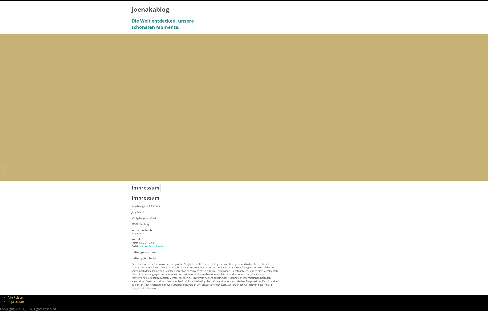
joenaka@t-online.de (151, 246)
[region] (244, 107)
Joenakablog (150, 9)
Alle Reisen (15, 297)
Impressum (16, 302)
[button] (244, 167)
